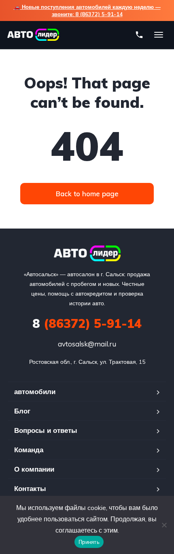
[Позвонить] (139, 35)
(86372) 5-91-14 (87, 323)
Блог (22, 411)
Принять (89, 542)
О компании (34, 469)
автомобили (34, 391)
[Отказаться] (164, 525)
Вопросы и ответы (45, 430)
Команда (28, 449)
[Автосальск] (87, 253)
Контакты (30, 488)
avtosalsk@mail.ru (87, 344)
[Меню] (159, 35)
